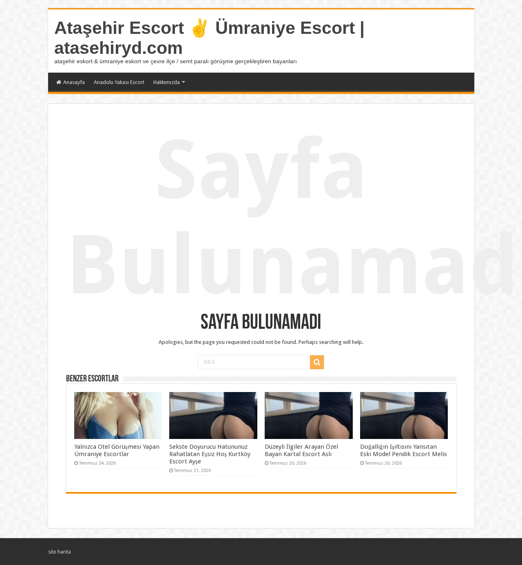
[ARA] (317, 362)
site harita (59, 552)
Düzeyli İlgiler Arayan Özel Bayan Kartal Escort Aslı (301, 450)
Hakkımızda (166, 82)
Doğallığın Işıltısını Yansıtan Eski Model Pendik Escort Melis (403, 450)
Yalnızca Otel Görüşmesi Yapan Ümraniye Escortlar (116, 450)
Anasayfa (74, 82)
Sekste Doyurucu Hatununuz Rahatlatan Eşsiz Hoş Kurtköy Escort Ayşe (209, 454)
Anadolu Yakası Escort (119, 82)
